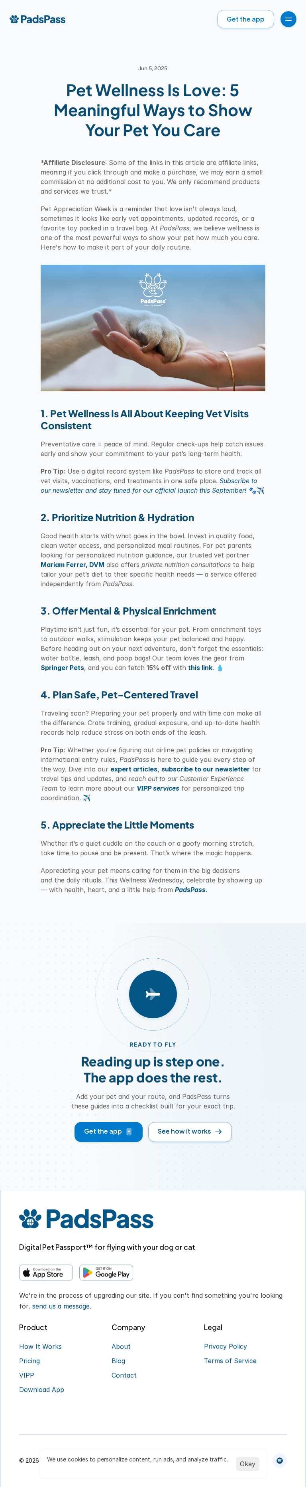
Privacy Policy (225, 1346)
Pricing (29, 1361)
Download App (41, 1390)
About (121, 1346)
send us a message (61, 1306)
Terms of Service (230, 1361)
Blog (118, 1361)
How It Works (40, 1346)
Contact (124, 1375)
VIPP (26, 1375)
